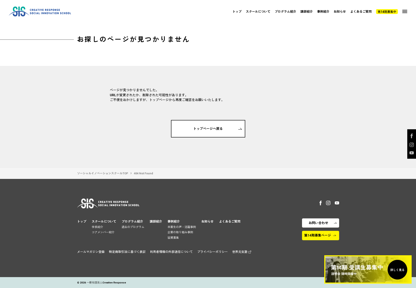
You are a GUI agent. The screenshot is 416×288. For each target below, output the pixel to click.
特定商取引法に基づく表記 (127, 252)
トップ (237, 11)
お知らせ (340, 11)
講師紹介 (306, 11)
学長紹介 (97, 227)
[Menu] (404, 11)
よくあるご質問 (361, 11)
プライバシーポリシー (212, 252)
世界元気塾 (239, 252)
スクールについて (258, 11)
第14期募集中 (387, 12)
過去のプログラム (133, 227)
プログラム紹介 (285, 11)
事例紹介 (323, 11)
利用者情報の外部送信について (171, 252)
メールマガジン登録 (91, 252)
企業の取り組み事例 (180, 232)
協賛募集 (173, 237)
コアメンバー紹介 (103, 232)
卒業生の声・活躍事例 (181, 227)
